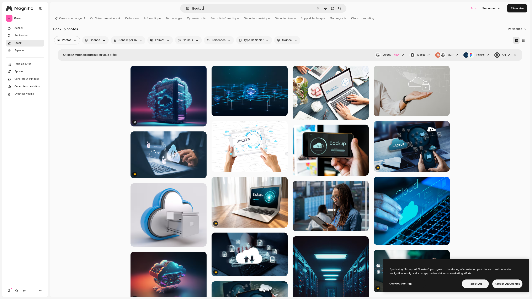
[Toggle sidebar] (40, 8)
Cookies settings (400, 283)
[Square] (523, 40)
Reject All (475, 284)
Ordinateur (132, 18)
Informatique (152, 18)
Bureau (391, 54)
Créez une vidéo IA (107, 18)
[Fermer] (515, 55)
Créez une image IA (72, 18)
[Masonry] (516, 40)
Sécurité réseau (285, 18)
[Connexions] (9, 290)
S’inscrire (517, 8)
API (504, 54)
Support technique (313, 18)
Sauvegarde (338, 18)
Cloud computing (362, 18)
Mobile (421, 54)
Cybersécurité (196, 18)
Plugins (480, 54)
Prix (473, 8)
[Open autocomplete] (186, 8)
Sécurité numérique (257, 18)
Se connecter (491, 8)
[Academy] (16, 290)
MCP (450, 54)
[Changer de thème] (24, 290)
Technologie (174, 18)
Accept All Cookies (507, 284)
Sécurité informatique (225, 18)
